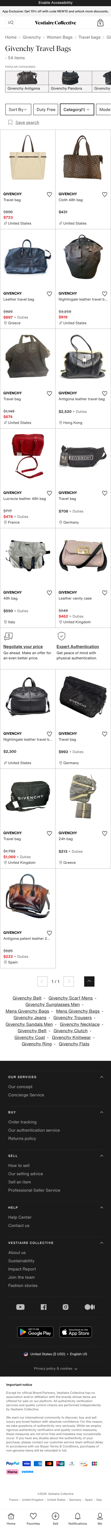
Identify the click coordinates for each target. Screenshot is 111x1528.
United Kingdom (33, 1500)
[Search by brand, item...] (10, 23)
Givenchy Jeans (29, 1017)
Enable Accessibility (55, 2)
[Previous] (42, 981)
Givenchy (31, 37)
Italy (99, 1500)
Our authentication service (34, 1130)
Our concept (20, 1086)
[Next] (69, 981)
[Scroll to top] (89, 981)
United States (56, 1500)
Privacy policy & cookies (53, 1368)
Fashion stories (23, 1285)
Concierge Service (26, 1095)
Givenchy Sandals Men (29, 1024)
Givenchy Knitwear (71, 1037)
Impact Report (22, 1269)
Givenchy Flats (74, 1044)
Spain (89, 1500)
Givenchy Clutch (70, 1031)
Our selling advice (25, 1174)
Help (13, 1208)
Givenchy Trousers (72, 1017)
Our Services (22, 1077)
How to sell (19, 1165)
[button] (100, 22)
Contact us (18, 1225)
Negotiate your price (23, 646)
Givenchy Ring (37, 1044)
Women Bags (60, 37)
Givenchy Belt (26, 998)
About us (17, 1252)
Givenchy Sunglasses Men (52, 1004)
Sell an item (19, 1182)
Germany (75, 1500)
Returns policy (22, 1138)
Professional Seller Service (34, 1190)
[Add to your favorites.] (49, 194)
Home (11, 37)
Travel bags (89, 37)
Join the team (21, 1277)
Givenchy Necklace (80, 1024)
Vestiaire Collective (31, 1243)
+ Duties (21, 317)
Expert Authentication (78, 646)
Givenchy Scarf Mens (71, 998)
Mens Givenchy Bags (27, 1011)
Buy (12, 1112)
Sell (13, 1156)
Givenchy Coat (29, 1037)
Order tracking (22, 1122)
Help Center (19, 1217)
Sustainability (21, 1261)
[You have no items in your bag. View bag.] (100, 22)
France (13, 1500)
